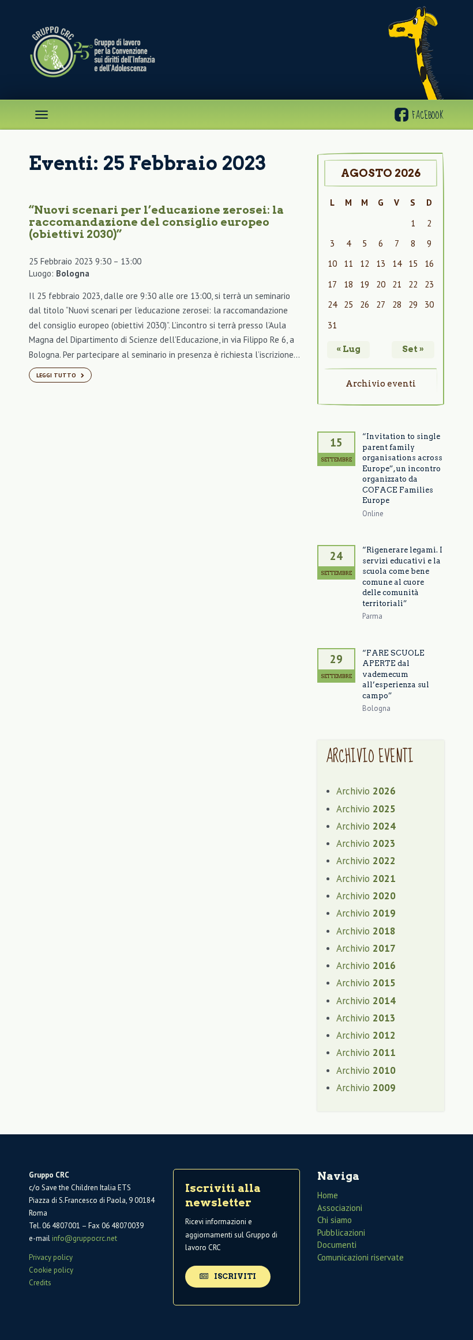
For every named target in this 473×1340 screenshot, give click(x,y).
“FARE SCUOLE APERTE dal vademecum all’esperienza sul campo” (395, 674)
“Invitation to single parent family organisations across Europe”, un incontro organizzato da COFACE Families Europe (402, 468)
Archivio (366, 791)
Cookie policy (51, 1270)
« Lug (348, 349)
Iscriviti (234, 1276)
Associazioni (339, 1207)
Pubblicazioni (341, 1232)
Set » (413, 349)
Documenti (336, 1244)
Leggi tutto (57, 375)
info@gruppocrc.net (84, 1238)
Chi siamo (334, 1219)
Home (327, 1195)
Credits (40, 1283)
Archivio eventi (381, 383)
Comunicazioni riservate (360, 1257)
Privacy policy (51, 1257)
